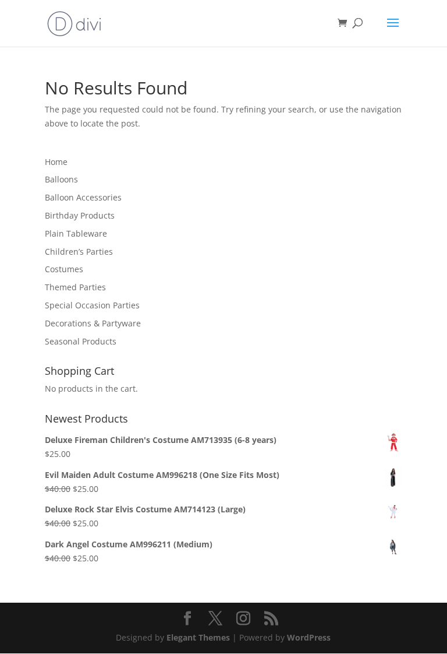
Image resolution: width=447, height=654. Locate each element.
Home (56, 161)
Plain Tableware (76, 233)
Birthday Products (80, 215)
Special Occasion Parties (92, 305)
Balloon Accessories (83, 197)
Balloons (61, 179)
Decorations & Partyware (93, 323)
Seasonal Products (80, 341)
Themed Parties (75, 287)
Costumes (64, 269)
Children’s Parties (79, 251)
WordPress (309, 637)
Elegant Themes (198, 637)
